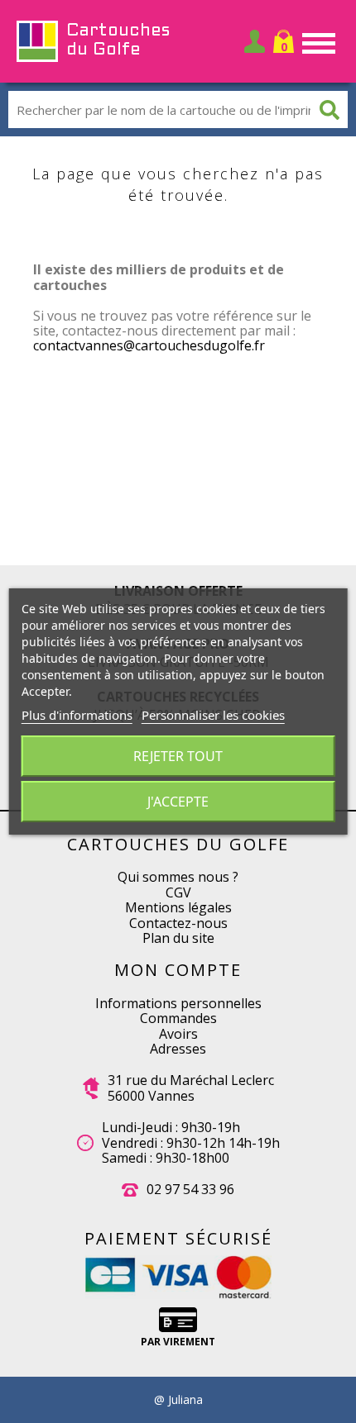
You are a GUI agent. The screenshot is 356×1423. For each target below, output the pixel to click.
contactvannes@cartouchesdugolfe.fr (149, 345)
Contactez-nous (178, 923)
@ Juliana (178, 1399)
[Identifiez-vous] (254, 41)
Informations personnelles (178, 1003)
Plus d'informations (77, 715)
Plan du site (178, 938)
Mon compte (178, 970)
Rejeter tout (178, 756)
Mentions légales (178, 907)
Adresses (178, 1049)
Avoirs (178, 1034)
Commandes (178, 1018)
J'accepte (178, 801)
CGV (178, 892)
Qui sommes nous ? (178, 877)
